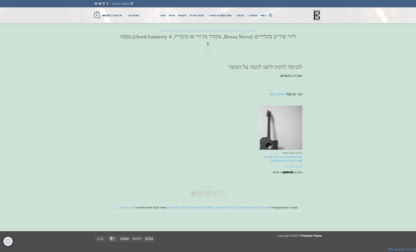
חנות (163, 15)
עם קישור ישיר (126, 207)
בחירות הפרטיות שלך (401, 249)
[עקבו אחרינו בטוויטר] (100, 3)
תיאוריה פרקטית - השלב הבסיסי (204, 30)
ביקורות (182, 15)
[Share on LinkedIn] (193, 193)
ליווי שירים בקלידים (236, 30)
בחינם (240, 15)
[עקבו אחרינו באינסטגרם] (103, 3)
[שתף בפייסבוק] (222, 193)
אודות (172, 15)
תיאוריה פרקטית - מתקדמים (174, 30)
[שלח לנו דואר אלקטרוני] (96, 3)
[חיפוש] (270, 15)
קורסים (253, 15)
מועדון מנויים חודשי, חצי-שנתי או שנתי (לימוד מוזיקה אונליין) (283, 158)
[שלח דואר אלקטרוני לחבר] (208, 193)
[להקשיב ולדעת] (300, 15)
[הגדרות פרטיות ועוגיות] (8, 241)
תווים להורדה (196, 15)
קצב (223, 30)
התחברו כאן (277, 94)
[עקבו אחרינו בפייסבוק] (107, 3)
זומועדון (251, 30)
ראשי (263, 15)
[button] (122, 3)
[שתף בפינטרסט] (200, 193)
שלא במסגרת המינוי (220, 15)
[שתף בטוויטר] (215, 193)
